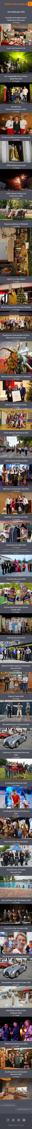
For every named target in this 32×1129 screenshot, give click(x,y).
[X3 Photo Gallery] (19, 1120)
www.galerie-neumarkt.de (18, 1125)
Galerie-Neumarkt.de (16, 4)
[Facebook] (8, 1120)
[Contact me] (24, 1120)
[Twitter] (13, 1120)
